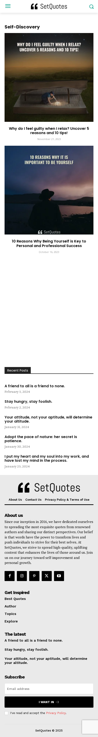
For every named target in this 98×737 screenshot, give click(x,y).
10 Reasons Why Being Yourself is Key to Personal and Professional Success (49, 243)
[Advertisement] (49, 316)
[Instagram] (22, 576)
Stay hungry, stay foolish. (28, 401)
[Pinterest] (34, 576)
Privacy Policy (56, 713)
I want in (46, 702)
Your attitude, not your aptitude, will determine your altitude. (48, 419)
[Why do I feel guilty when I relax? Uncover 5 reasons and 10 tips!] (49, 77)
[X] (47, 576)
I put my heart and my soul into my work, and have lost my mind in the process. (47, 458)
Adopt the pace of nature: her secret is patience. (41, 439)
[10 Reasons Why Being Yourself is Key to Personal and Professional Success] (49, 190)
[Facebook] (10, 576)
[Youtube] (59, 576)
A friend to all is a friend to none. (35, 386)
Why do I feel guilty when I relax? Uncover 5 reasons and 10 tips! (49, 130)
